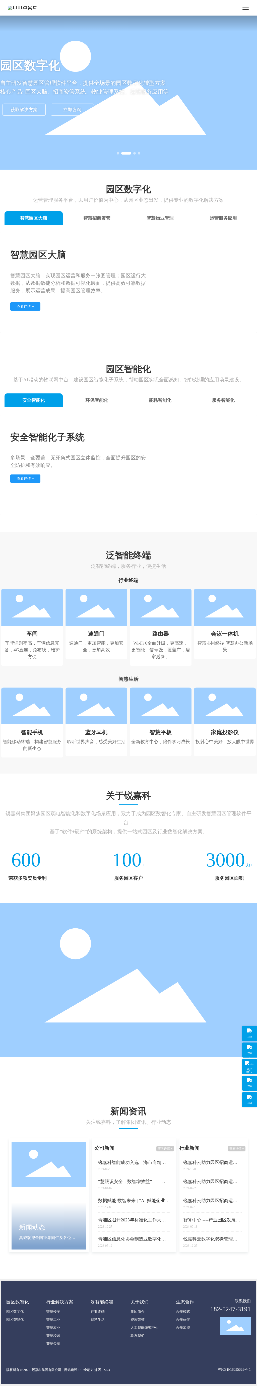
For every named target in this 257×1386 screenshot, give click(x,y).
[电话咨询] (249, 1033)
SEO (107, 1370)
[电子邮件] (249, 1083)
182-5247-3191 (230, 1309)
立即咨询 (72, 109)
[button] (118, 153)
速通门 (96, 634)
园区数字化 (30, 65)
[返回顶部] (249, 1099)
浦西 (97, 1370)
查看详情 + (165, 1148)
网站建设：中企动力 (79, 1370)
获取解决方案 (24, 109)
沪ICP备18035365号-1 (234, 1369)
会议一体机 (225, 634)
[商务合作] (249, 1050)
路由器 (160, 634)
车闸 (32, 634)
